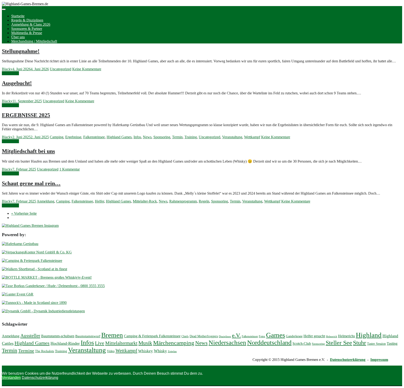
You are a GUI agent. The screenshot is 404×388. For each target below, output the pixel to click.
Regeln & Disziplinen (27, 20)
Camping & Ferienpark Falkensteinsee (152, 336)
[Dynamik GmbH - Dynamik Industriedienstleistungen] (43, 311)
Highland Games (119, 137)
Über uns (18, 37)
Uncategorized (60, 69)
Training (190, 137)
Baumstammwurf (87, 336)
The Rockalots (44, 351)
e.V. (236, 335)
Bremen (112, 335)
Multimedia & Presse (26, 33)
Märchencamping (173, 343)
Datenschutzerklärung (347, 360)
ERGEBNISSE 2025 (26, 115)
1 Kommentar (69, 169)
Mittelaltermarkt (121, 343)
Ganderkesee (294, 336)
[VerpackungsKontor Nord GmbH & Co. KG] (37, 252)
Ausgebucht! (17, 83)
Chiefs (185, 336)
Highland (369, 335)
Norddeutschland (269, 342)
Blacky (7, 69)
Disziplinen (225, 336)
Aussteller (30, 335)
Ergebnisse (73, 137)
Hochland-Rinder (65, 343)
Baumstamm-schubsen (57, 336)
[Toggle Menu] (4, 9)
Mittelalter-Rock (145, 201)
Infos (137, 137)
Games (275, 335)
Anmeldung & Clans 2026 (30, 24)
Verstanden (11, 378)
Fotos (262, 336)
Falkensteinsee (94, 137)
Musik (145, 343)
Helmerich (331, 336)
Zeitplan (172, 351)
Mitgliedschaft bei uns (28, 151)
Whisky (160, 351)
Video (111, 351)
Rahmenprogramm (183, 201)
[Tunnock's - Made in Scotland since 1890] (34, 303)
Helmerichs (346, 336)
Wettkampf (252, 137)
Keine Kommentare (86, 69)
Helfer (99, 201)
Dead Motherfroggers (204, 336)
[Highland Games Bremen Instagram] (30, 226)
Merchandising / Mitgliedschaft (34, 41)
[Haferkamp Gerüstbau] (20, 244)
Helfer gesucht (314, 336)
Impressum (379, 360)
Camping (56, 137)
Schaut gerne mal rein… (31, 183)
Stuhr (359, 342)
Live (99, 343)
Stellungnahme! (21, 51)
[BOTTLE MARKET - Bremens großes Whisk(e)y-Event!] (47, 277)
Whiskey (145, 351)
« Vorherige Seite (24, 213)
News (147, 137)
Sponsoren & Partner (26, 29)
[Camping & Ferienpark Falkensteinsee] (32, 261)
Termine (26, 350)
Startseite (18, 16)
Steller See (339, 342)
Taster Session (376, 343)
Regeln (204, 201)
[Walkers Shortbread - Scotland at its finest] (34, 269)
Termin (177, 137)
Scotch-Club (301, 343)
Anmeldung (45, 201)
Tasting (392, 343)
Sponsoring (161, 137)
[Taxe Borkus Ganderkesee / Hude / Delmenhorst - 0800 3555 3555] (53, 286)
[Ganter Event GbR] (17, 294)
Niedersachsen (227, 342)
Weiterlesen (10, 73)
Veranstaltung (232, 137)
